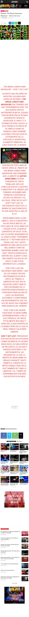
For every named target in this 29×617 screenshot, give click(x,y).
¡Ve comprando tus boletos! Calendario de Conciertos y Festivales (10, 532)
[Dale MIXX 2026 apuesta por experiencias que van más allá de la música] (24, 468)
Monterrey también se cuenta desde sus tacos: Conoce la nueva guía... (10, 558)
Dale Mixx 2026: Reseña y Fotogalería (5, 472)
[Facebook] (10, 23)
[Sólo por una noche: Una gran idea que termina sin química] (25, 546)
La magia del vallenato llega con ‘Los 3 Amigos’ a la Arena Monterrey (5, 484)
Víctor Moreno (4, 17)
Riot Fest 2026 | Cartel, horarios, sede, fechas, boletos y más (14, 484)
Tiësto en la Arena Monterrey (4, 451)
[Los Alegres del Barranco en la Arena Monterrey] (24, 479)
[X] (13, 23)
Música (5, 9)
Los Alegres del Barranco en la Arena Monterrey (24, 484)
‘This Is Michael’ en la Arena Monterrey (13, 451)
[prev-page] (13, 487)
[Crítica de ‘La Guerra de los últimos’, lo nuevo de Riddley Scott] (25, 539)
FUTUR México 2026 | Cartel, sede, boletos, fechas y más (4, 462)
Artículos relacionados (11, 441)
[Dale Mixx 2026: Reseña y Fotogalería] (5, 468)
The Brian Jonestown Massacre (11, 428)
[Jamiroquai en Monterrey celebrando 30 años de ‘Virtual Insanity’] (24, 446)
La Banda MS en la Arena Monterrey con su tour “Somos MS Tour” (14, 473)
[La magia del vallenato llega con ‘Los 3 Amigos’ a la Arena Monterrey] (5, 479)
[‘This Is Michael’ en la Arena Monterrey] (14, 446)
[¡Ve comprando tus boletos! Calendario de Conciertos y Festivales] (25, 533)
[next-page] (15, 487)
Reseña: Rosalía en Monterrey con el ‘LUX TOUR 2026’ (23, 462)
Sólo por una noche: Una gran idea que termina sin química (10, 545)
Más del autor (19, 441)
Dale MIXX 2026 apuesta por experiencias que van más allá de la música (24, 473)
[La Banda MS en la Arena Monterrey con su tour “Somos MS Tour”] (14, 468)
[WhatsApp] (16, 23)
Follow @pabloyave (14, 407)
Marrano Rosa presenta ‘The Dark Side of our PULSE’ (14, 462)
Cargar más (14, 583)
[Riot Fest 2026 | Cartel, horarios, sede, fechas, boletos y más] (14, 479)
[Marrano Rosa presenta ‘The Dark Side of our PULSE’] (14, 458)
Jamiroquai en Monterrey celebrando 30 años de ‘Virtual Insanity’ (24, 452)
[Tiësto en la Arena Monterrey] (5, 446)
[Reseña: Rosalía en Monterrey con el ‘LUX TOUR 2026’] (24, 458)
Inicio (1, 9)
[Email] (19, 23)
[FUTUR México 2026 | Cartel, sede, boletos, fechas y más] (5, 458)
